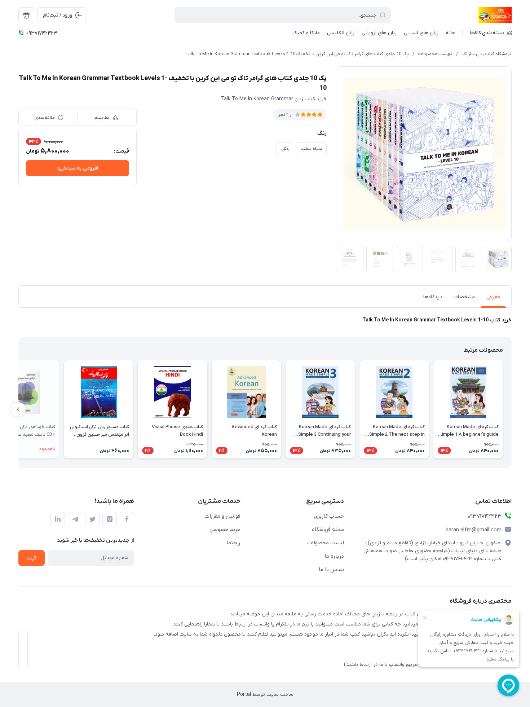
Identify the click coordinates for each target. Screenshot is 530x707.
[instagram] (109, 519)
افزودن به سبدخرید (77, 168)
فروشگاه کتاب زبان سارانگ (486, 54)
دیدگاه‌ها (432, 297)
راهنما (233, 542)
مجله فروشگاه (328, 529)
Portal (244, 694)
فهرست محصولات (435, 54)
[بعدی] (18, 409)
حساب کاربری (329, 516)
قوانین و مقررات (222, 516)
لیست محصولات (325, 542)
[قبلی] (511, 409)
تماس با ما (331, 569)
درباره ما (334, 556)
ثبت (31, 558)
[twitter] (92, 519)
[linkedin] (57, 519)
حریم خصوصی (224, 529)
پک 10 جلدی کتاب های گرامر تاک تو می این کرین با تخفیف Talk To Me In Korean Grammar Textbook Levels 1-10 (297, 54)
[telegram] (75, 519)
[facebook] (127, 519)
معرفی (493, 297)
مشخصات (464, 297)
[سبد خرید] (26, 15)
